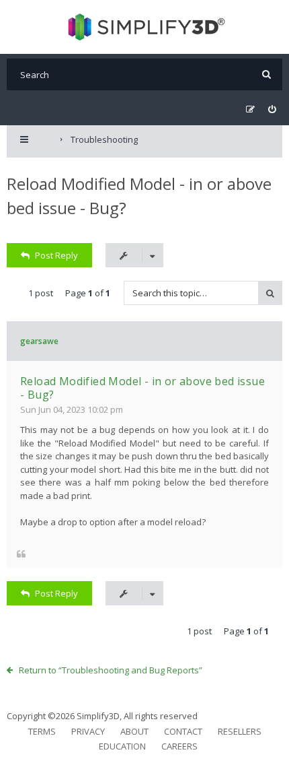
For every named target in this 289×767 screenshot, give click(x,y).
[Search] (266, 74)
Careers (179, 746)
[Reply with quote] (21, 553)
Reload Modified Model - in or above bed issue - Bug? (142, 388)
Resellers (239, 731)
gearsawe (39, 341)
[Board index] (145, 26)
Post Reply (56, 255)
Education (122, 746)
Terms (42, 731)
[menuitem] (271, 109)
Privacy (88, 731)
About (134, 731)
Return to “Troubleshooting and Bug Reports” (110, 670)
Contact (183, 731)
